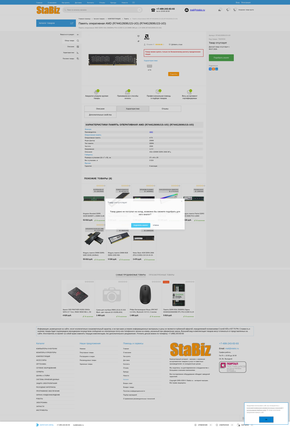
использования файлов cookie (256, 410)
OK (266, 419)
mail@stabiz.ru (78, 425)
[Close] (181, 201)
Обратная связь (46, 425)
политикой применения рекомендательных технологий (264, 408)
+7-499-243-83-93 (63, 425)
